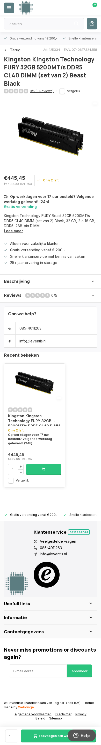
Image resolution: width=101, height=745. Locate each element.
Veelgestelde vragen (58, 541)
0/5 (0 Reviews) (42, 91)
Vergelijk (73, 91)
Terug (15, 50)
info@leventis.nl (32, 341)
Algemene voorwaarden (33, 714)
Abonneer (79, 671)
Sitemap (55, 718)
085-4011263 (30, 328)
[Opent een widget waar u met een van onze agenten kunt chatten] (81, 736)
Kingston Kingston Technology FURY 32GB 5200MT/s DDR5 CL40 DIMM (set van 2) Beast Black (34, 420)
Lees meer (13, 231)
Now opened (79, 532)
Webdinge (26, 707)
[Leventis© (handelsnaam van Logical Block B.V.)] (26, 7)
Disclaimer (63, 714)
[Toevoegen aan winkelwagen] (43, 469)
